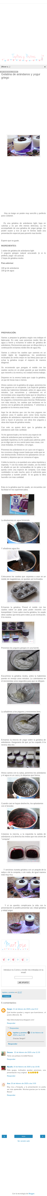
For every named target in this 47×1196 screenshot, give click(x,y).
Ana (8, 1083)
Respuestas (14, 1028)
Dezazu (10, 1052)
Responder (11, 1023)
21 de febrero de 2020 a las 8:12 (25, 1009)
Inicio (23, 1136)
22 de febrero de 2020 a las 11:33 (27, 1052)
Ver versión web (23, 1141)
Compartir (6, 996)
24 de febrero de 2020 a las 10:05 (26, 1067)
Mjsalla (10, 1067)
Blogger (31, 1194)
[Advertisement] (23, 27)
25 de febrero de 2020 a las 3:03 (23, 1083)
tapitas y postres (20, 1033)
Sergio (9, 1009)
